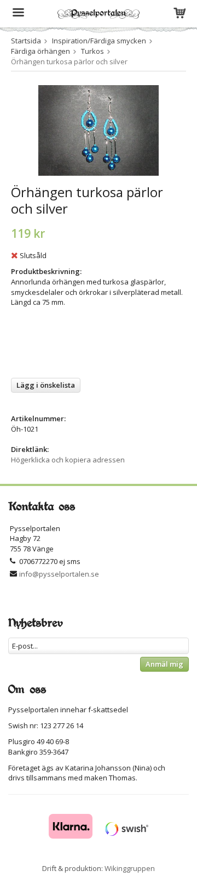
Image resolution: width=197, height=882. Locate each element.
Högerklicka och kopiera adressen (68, 460)
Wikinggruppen (130, 868)
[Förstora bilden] (98, 130)
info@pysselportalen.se (59, 574)
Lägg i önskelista (45, 385)
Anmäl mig (164, 664)
